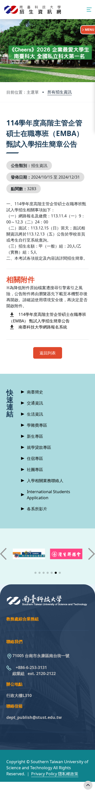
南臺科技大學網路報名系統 (42, 327)
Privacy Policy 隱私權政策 (54, 774)
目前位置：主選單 (22, 92)
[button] (35, 573)
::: (7, 116)
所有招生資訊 (59, 92)
